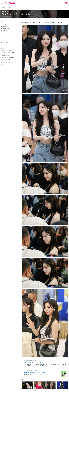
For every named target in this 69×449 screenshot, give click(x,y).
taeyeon (9, 48)
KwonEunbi (10, 54)
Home (3, 7)
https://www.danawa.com (29, 370)
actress (5, 54)
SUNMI (5, 50)
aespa (2, 64)
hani (6, 62)
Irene (13, 48)
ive (7, 57)
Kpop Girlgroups (4, 24)
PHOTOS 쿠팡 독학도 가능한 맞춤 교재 (33, 362)
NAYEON (3, 48)
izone (10, 52)
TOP (66, 402)
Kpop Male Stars (4, 30)
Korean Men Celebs (5, 35)
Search (63, 3)
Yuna (2, 52)
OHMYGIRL (6, 52)
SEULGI (13, 62)
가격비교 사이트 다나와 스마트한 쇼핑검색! (34, 372)
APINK (11, 50)
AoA (9, 50)
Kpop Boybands (4, 26)
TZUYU (2, 62)
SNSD (2, 54)
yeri (5, 57)
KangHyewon (4, 61)
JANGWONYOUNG (5, 55)
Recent (2, 42)
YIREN (2, 50)
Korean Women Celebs (6, 32)
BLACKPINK (3, 59)
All (2, 21)
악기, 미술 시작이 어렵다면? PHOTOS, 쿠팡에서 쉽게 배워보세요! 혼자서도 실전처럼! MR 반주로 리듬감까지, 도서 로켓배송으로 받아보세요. (45, 365)
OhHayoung (11, 57)
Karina (13, 52)
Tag (9, 7)
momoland (9, 61)
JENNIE (2, 57)
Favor (7, 42)
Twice (11, 55)
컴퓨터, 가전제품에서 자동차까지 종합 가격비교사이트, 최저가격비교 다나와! (41, 374)
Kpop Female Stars (5, 28)
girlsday (8, 59)
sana (6, 48)
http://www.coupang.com (29, 360)
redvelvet (9, 62)
